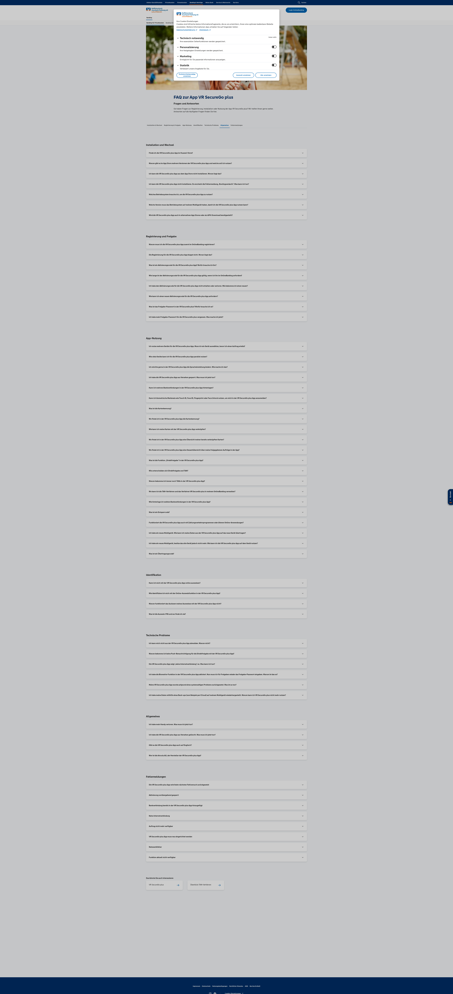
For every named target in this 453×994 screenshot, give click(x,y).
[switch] (274, 46)
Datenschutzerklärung (185, 30)
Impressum (204, 30)
